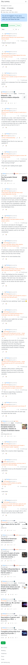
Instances (3, 653)
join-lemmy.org (5, 662)
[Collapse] (2, 34)
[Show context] (2, 41)
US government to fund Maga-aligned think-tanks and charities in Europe (13, 56)
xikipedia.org (4, 101)
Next (3, 643)
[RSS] (18, 29)
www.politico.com (5, 574)
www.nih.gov (4, 635)
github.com (3, 527)
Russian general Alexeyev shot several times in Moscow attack (12, 38)
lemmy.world (4, 621)
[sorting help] (16, 29)
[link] (5, 41)
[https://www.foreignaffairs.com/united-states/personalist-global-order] (24, 178)
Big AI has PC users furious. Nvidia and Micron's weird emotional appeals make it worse (13, 269)
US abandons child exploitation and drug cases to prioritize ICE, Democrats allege (13, 464)
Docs (2, 656)
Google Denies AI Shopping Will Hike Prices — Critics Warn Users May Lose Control (12, 314)
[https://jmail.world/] (24, 586)
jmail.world (3, 592)
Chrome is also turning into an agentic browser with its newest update (13, 156)
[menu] (26, 1)
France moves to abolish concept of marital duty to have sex (13, 77)
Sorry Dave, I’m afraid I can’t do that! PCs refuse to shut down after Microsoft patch (13, 296)
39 (3, 637)
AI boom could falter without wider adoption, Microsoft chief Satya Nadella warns (12, 245)
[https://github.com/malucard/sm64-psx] (24, 526)
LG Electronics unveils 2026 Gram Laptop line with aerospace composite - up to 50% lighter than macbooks (13, 505)
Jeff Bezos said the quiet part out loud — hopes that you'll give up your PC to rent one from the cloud (13, 335)
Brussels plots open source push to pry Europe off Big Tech (13, 406)
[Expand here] (24, 619)
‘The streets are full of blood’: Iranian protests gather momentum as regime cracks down (12, 387)
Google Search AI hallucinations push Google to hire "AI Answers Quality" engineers (12, 446)
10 (3, 594)
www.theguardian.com (6, 434)
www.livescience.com (6, 606)
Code (2, 659)
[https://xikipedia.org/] (24, 97)
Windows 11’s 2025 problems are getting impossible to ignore (11, 483)
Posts (18, 25)
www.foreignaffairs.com (6, 180)
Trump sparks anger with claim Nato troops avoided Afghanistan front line (12, 193)
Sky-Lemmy (5, 1)
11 (2, 103)
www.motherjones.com (6, 558)
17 (2, 623)
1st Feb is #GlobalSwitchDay (8, 137)
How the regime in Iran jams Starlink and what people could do (12, 220)
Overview (4, 25)
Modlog (3, 650)
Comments (12, 25)
